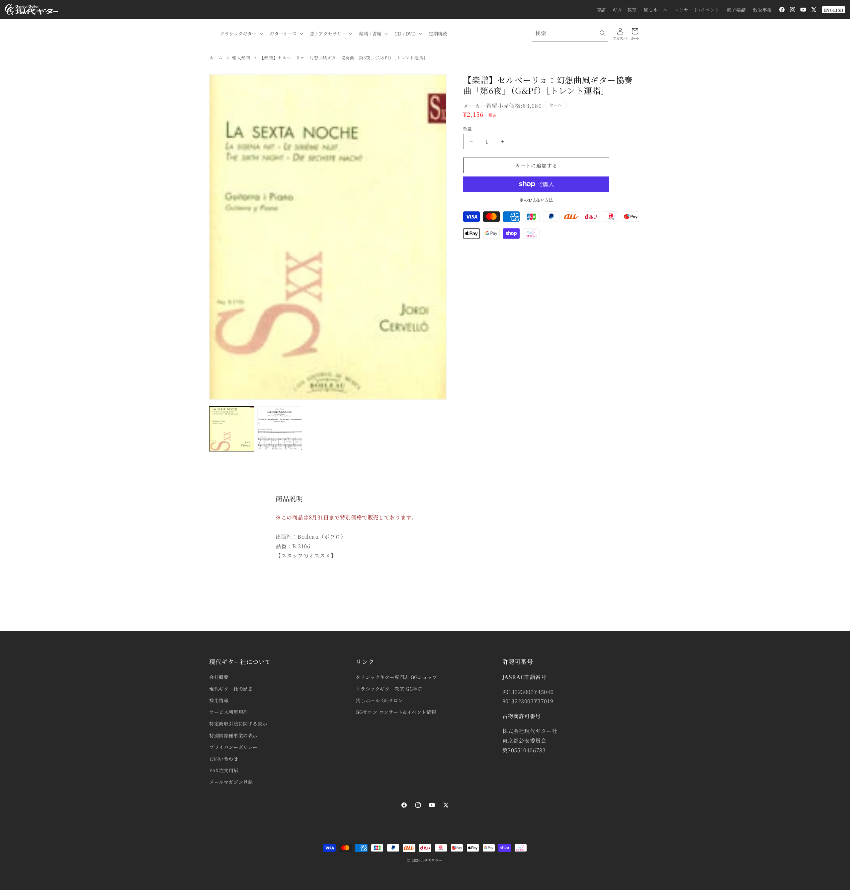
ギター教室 (625, 9)
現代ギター (433, 860)
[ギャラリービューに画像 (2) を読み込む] (279, 428)
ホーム (216, 57)
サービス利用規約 (228, 712)
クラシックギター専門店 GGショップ (396, 677)
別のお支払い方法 (536, 200)
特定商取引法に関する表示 (238, 723)
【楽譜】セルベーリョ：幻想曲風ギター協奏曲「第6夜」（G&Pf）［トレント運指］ (344, 57)
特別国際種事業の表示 (233, 735)
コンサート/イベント (697, 9)
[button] (241, 33)
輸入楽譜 (241, 57)
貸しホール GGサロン (379, 700)
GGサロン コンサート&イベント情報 (396, 712)
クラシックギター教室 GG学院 (389, 688)
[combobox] (570, 33)
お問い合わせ (223, 758)
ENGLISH (833, 10)
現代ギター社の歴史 (231, 688)
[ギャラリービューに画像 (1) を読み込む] (231, 428)
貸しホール (655, 9)
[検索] (603, 33)
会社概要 (218, 677)
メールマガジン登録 (231, 782)
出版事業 (762, 9)
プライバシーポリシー (233, 747)
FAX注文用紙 (223, 770)
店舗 (601, 9)
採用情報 (218, 700)
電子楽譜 (736, 9)
